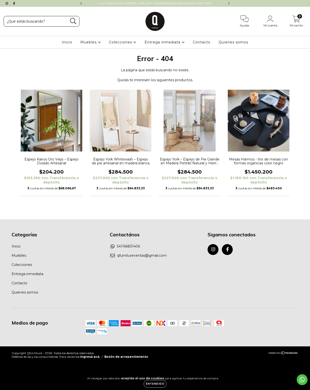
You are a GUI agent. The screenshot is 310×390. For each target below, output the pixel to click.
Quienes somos (233, 42)
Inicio (67, 42)
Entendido (155, 383)
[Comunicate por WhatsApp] (302, 379)
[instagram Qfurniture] (7, 3)
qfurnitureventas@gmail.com (142, 255)
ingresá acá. (90, 356)
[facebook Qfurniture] (14, 3)
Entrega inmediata (163, 42)
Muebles (89, 42)
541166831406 (128, 246)
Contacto (201, 42)
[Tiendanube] (283, 353)
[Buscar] (73, 21)
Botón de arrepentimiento (126, 356)
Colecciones (121, 42)
